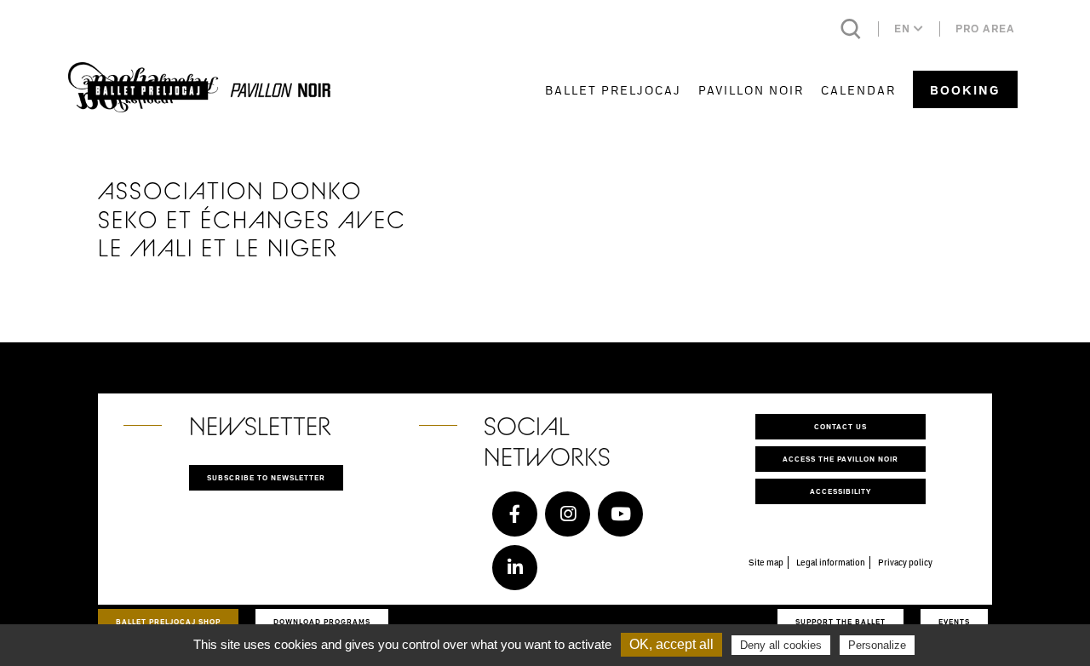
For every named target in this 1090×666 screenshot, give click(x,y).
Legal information (830, 562)
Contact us (840, 426)
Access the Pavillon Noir (840, 458)
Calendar (858, 90)
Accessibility (840, 491)
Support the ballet (840, 621)
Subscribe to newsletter (266, 477)
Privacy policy (905, 562)
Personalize (877, 645)
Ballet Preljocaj (613, 90)
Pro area (985, 28)
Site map (766, 562)
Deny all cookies (781, 645)
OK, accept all (671, 644)
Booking (965, 90)
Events (954, 621)
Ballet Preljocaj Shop (168, 621)
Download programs (321, 621)
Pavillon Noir (751, 90)
